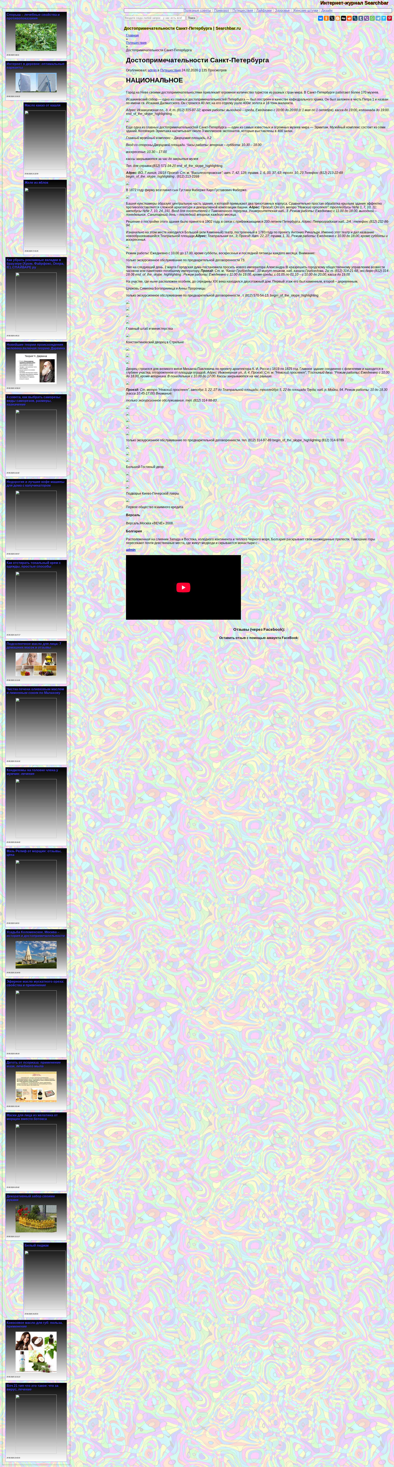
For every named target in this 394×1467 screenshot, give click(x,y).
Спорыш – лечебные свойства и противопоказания (33, 16)
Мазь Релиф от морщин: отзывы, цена (34, 853)
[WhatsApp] (372, 18)
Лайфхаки (264, 10)
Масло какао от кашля (42, 105)
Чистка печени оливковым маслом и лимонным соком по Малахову (35, 691)
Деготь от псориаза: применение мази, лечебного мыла (34, 1064)
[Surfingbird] (383, 18)
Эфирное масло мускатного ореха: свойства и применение (35, 983)
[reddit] (349, 18)
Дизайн (326, 10)
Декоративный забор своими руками (31, 1198)
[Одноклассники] (326, 18)
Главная (132, 35)
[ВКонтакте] (320, 18)
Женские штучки (305, 10)
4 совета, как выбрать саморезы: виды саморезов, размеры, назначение (34, 400)
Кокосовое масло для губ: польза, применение (35, 1324)
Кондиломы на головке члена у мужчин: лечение (32, 772)
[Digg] (343, 18)
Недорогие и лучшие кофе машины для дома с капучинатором (35, 483)
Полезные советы (197, 10)
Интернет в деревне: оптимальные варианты (35, 65)
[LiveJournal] (355, 18)
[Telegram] (378, 18)
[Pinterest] (389, 18)
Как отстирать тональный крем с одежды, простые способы (34, 564)
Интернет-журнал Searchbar (357, 3)
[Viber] (366, 18)
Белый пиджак (37, 1245)
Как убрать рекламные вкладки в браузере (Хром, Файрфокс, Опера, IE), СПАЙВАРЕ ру (35, 263)
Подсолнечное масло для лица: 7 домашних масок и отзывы (34, 645)
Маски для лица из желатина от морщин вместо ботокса (32, 1117)
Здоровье (282, 10)
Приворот (221, 10)
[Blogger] (337, 18)
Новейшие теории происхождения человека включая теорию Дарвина (36, 346)
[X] (332, 18)
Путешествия (243, 10)
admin (153, 70)
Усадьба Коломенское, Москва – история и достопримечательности (36, 934)
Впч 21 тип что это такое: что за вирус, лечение (32, 1387)
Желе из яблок (36, 182)
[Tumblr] (360, 18)
